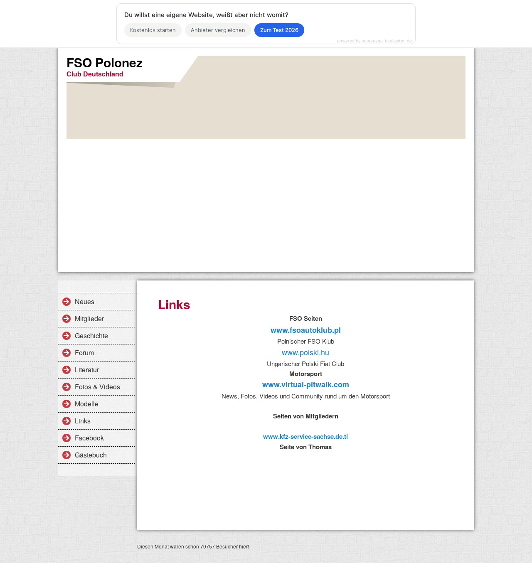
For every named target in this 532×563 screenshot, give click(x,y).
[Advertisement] (266, 201)
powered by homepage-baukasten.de (374, 41)
